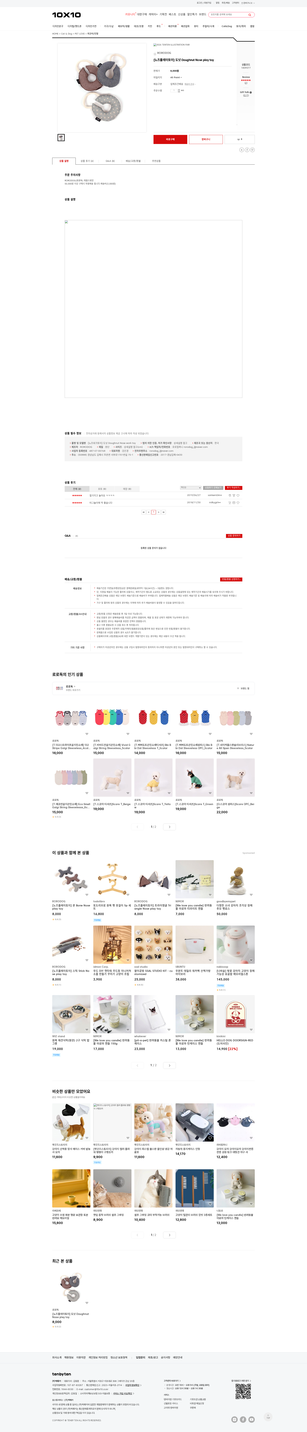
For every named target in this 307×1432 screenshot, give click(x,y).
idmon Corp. (101, 967)
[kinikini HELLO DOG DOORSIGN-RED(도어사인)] (236, 1023)
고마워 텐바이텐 (171, 1407)
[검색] (249, 15)
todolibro (99, 901)
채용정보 (69, 1357)
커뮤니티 (130, 14)
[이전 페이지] (148, 512)
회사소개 (56, 1357)
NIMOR (180, 901)
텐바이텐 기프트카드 (173, 1399)
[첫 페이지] (143, 512)
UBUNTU (180, 967)
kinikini (221, 1036)
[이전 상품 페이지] (137, 827)
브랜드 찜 (243, 689)
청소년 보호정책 (119, 1357)
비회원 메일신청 (197, 1403)
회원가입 (207, 3)
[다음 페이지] (158, 512)
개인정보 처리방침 (98, 1357)
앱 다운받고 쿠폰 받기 (240, 1381)
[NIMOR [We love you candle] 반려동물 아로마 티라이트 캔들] (195, 888)
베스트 (172, 14)
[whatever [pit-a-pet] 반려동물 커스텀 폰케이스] (153, 1023)
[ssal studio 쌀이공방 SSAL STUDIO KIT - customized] (153, 956)
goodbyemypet (226, 901)
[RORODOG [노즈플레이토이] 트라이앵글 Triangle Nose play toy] (153, 888)
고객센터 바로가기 (171, 1381)
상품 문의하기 (234, 536)
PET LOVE (80, 34)
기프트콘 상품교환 (198, 1399)
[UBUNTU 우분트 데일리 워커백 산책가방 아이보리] (195, 954)
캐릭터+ (153, 14)
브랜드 (202, 14)
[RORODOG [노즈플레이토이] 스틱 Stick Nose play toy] (71, 956)
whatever (140, 1036)
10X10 (66, 14)
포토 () (102, 489)
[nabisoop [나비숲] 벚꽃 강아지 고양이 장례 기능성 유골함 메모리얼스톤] (236, 959)
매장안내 (177, 1357)
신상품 (181, 14)
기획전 (163, 14)
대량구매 (142, 14)
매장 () (127, 489)
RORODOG (58, 901)
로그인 (199, 3)
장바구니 (247, 3)
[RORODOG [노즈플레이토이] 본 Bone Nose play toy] (71, 890)
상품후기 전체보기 (213, 488)
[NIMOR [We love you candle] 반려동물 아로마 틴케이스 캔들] (195, 1023)
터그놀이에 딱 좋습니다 (101, 503)
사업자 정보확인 (132, 1385)
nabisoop (222, 967)
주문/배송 (226, 3)
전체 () (77, 489)
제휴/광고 (153, 1357)
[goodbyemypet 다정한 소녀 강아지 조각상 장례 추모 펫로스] (236, 888)
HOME (55, 34)
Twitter (241, 150)
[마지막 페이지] (163, 512)
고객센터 (235, 3)
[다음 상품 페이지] (169, 827)
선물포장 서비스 (171, 1403)
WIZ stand (58, 1036)
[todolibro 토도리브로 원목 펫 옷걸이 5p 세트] (112, 891)
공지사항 (165, 1357)
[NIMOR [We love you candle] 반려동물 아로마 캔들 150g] (112, 1023)
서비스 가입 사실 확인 (122, 1393)
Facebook (247, 150)
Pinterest (252, 150)
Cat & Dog (66, 34)
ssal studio (141, 967)
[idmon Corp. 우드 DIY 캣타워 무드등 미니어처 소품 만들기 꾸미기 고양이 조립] (112, 954)
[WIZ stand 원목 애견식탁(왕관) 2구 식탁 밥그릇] (71, 1026)
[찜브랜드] (155, 53)
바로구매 (170, 139)
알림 (217, 3)
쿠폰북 (193, 1407)
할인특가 (192, 14)
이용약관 (81, 1357)
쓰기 (246, 95)
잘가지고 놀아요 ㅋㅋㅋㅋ (102, 496)
